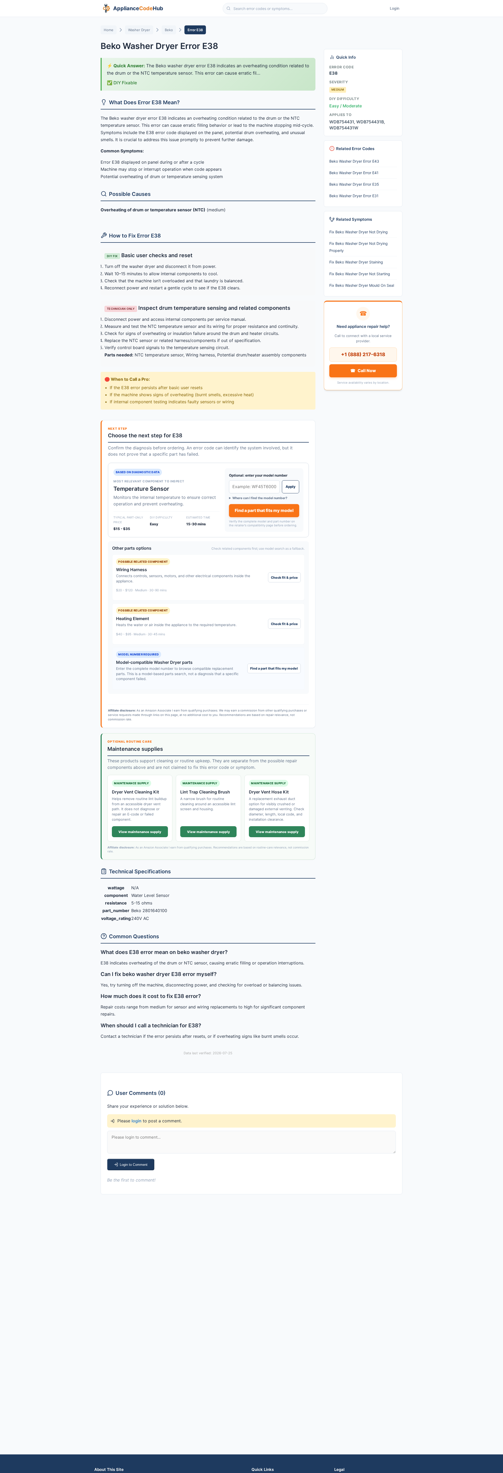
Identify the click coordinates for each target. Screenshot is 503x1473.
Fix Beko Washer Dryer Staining (356, 262)
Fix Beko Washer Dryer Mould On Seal (361, 285)
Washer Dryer (139, 30)
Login (394, 8)
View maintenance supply (139, 832)
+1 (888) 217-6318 (363, 354)
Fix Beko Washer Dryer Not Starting (359, 274)
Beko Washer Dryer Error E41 (354, 172)
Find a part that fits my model (264, 510)
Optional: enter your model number (258, 475)
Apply (291, 487)
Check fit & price (284, 578)
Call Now (363, 370)
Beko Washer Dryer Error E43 (354, 161)
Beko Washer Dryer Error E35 (354, 184)
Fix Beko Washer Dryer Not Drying (358, 232)
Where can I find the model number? (259, 498)
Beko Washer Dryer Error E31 (354, 196)
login (136, 1120)
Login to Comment (133, 1165)
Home (108, 30)
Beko (169, 30)
